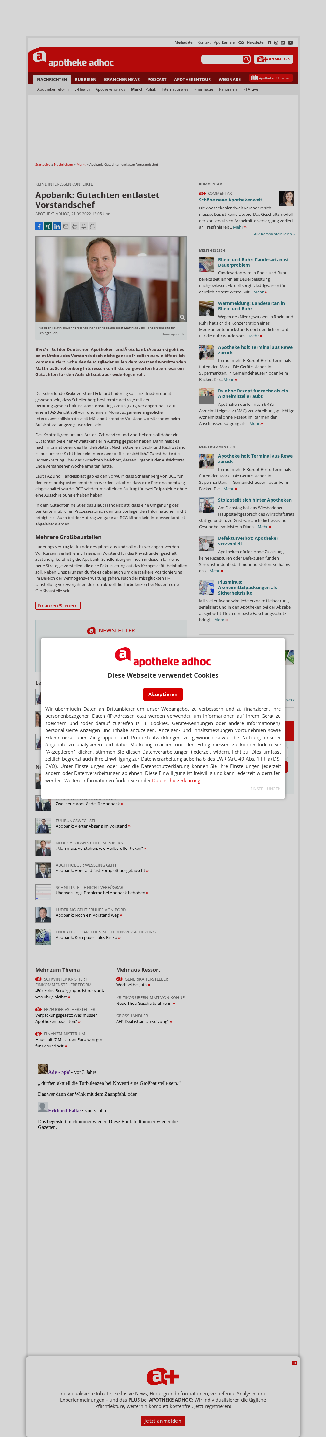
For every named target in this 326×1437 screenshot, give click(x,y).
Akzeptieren (163, 694)
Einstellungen (266, 789)
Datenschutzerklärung (176, 780)
